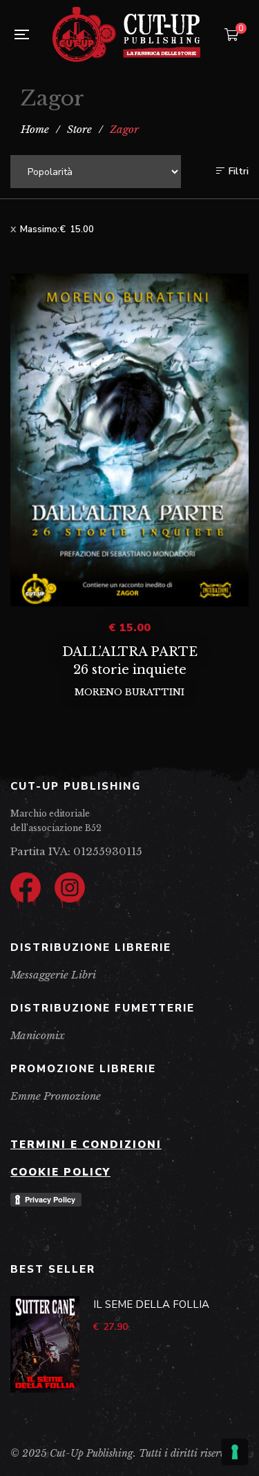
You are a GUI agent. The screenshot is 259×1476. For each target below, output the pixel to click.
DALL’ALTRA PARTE (130, 651)
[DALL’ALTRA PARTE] (129, 440)
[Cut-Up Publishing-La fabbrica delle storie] (126, 34)
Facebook (25, 887)
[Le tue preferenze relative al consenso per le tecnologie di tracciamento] (235, 1452)
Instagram (70, 887)
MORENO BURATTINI (129, 692)
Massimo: (57, 229)
